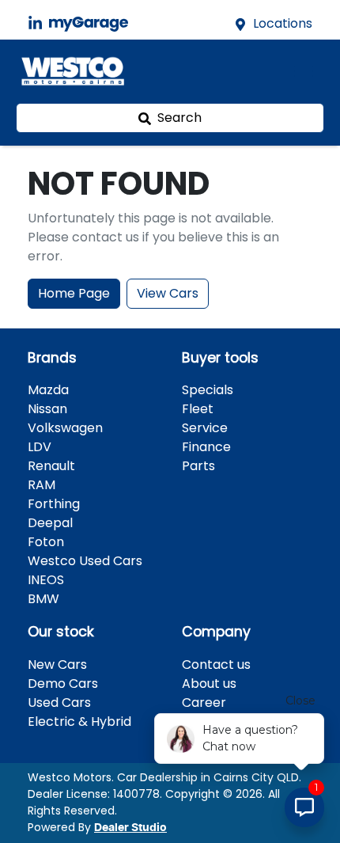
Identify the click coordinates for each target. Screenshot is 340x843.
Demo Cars (63, 683)
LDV (39, 447)
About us (209, 683)
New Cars (57, 664)
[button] (303, 71)
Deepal (50, 523)
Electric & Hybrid (79, 721)
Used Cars (59, 702)
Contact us (216, 664)
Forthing (54, 504)
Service (205, 428)
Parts (198, 466)
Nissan (47, 409)
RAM (41, 485)
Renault (51, 466)
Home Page (74, 293)
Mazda (48, 390)
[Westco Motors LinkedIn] (38, 23)
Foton (46, 542)
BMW (43, 599)
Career (204, 702)
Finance (206, 447)
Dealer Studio (130, 828)
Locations (282, 23)
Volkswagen (65, 428)
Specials (207, 390)
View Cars (167, 293)
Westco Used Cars (85, 561)
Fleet (197, 409)
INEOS (46, 580)
